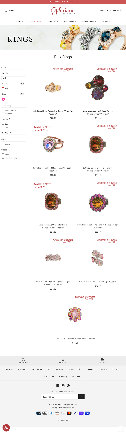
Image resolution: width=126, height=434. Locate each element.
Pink (3, 99)
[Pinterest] (68, 385)
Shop (19, 21)
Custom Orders (52, 21)
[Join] (81, 396)
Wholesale (77, 377)
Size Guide (116, 369)
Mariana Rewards (88, 21)
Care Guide (49, 377)
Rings (6, 88)
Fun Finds (8, 154)
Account (101, 10)
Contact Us (37, 369)
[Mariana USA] (63, 7)
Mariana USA (59, 405)
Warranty (63, 377)
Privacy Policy (57, 407)
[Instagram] (63, 385)
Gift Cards (59, 369)
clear (22, 83)
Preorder (8, 114)
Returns (103, 369)
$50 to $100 (9, 144)
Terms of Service (68, 407)
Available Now (34, 21)
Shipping (91, 369)
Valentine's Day (10, 158)
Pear (6, 127)
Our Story (105, 21)
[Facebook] (57, 385)
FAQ (48, 369)
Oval (6, 124)
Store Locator (70, 21)
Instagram (22, 369)
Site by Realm (63, 420)
